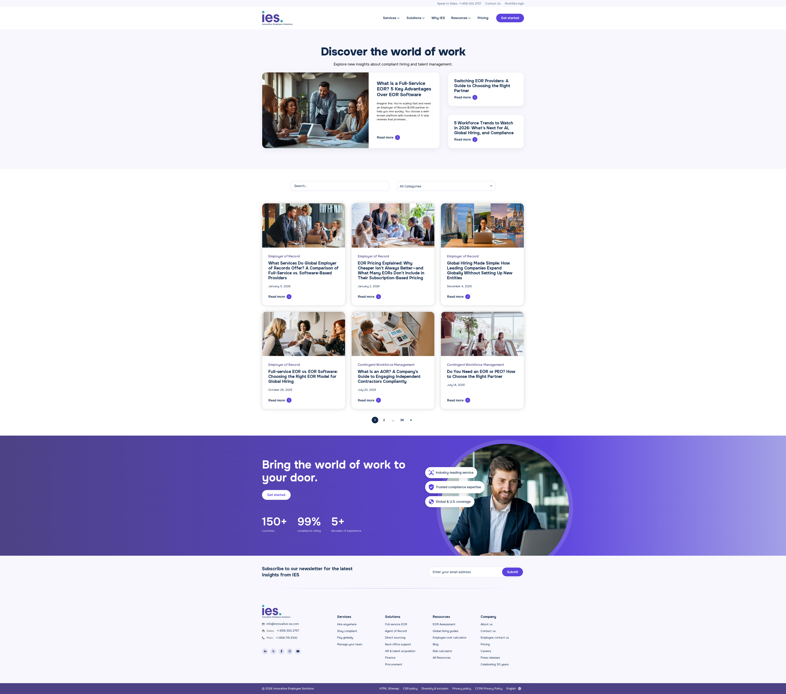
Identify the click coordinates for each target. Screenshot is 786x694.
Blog (435, 644)
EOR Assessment (444, 624)
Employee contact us (495, 637)
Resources (459, 18)
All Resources (442, 657)
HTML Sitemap (389, 688)
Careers (486, 651)
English (511, 688)
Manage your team (349, 644)
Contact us (488, 631)
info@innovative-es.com (283, 624)
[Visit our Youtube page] (298, 651)
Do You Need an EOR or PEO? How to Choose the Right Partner (481, 374)
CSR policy (410, 688)
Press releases (490, 657)
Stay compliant (347, 631)
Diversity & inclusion (434, 688)
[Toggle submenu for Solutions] (423, 18)
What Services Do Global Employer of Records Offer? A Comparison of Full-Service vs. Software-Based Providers (303, 271)
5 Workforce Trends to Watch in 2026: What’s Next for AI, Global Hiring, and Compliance (484, 128)
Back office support (398, 644)
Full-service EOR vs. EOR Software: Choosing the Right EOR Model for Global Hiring (303, 376)
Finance (390, 657)
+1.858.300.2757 (288, 630)
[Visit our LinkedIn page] (265, 651)
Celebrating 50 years (495, 664)
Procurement (393, 664)
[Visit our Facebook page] (281, 651)
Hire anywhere (347, 624)
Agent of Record (396, 631)
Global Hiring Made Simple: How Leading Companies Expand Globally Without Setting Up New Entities (479, 271)
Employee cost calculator (449, 637)
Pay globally (345, 637)
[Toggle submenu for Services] (398, 18)
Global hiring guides (445, 631)
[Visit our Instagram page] (290, 651)
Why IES (438, 18)
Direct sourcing (395, 637)
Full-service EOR (396, 624)
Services (389, 18)
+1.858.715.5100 (286, 638)
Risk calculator (442, 651)
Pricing (483, 18)
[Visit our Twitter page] (273, 651)
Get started (510, 18)
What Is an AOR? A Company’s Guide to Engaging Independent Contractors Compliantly (389, 376)
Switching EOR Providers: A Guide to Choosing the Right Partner (482, 85)
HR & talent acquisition (400, 651)
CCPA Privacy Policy (488, 688)
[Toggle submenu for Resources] (469, 18)
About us (486, 624)
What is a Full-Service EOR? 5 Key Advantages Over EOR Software (404, 89)
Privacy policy (461, 688)
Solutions (414, 18)
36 (402, 420)
